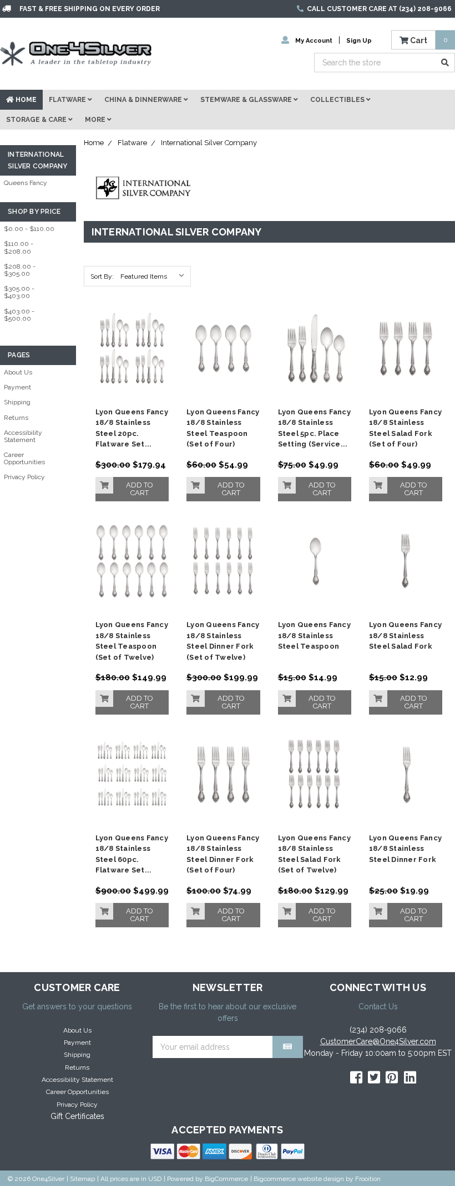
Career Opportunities (24, 458)
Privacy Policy (24, 477)
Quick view (132, 331)
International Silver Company (209, 142)
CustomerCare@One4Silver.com (378, 1041)
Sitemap (82, 1179)
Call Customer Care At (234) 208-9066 (379, 9)
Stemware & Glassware (247, 100)
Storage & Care (37, 120)
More (96, 120)
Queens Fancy (25, 183)
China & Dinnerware (144, 100)
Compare (128, 352)
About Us (18, 372)
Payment (17, 387)
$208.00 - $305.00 (20, 270)
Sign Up (359, 40)
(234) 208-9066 (378, 1029)
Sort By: (102, 276)
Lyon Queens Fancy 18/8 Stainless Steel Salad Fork (405, 635)
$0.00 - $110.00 (29, 229)
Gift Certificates (77, 1116)
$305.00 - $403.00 (19, 292)
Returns (16, 418)
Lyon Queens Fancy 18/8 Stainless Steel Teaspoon (314, 635)
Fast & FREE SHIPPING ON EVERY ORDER (89, 9)
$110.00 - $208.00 (18, 247)
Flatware (68, 100)
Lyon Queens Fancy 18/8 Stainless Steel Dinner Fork (405, 849)
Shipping (17, 402)
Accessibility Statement (23, 436)
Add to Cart (139, 489)
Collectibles (338, 100)
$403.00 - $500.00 (19, 314)
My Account (313, 40)
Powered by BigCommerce (207, 1179)
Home (25, 100)
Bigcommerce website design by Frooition (317, 1179)
